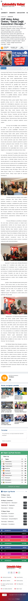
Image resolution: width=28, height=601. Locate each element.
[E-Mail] (10, 380)
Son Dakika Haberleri (7, 588)
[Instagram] (14, 573)
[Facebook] (9, 573)
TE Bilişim (17, 599)
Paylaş (4, 68)
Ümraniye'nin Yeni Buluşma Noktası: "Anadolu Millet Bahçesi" (21, 410)
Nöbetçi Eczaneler (7, 577)
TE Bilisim (11, 377)
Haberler (3, 16)
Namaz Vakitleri (6, 580)
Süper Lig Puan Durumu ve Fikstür (7, 584)
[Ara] (1, 9)
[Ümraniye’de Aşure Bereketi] (21, 417)
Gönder (4, 444)
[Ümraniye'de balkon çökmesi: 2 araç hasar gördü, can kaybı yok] (7, 405)
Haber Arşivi (19, 588)
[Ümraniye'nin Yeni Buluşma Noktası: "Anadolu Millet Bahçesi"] (21, 405)
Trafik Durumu (19, 580)
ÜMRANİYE (12, 12)
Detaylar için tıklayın (14, 486)
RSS (5, 594)
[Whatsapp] (19, 573)
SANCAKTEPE (21, 12)
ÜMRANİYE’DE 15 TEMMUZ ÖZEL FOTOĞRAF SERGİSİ (6, 423)
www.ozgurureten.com (18, 211)
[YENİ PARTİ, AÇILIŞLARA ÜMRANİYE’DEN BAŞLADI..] (7, 391)
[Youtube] (16, 573)
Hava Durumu (19, 577)
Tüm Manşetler (19, 584)
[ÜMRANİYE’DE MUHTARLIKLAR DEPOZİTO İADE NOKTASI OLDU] (21, 391)
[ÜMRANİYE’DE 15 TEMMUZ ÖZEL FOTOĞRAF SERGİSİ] (7, 417)
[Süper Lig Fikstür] (26, 491)
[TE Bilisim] (4, 377)
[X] (11, 573)
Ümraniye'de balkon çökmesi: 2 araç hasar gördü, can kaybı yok (6, 410)
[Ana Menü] (1, 1)
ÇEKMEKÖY (4, 12)
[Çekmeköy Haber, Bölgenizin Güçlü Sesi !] (13, 5)
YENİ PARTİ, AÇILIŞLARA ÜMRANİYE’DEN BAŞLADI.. (7, 397)
